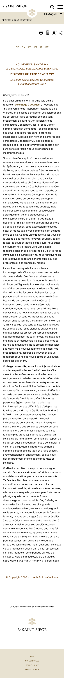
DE (17, 47)
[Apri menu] (60, 7)
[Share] (61, 33)
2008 (16, 20)
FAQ (32, 656)
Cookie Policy (32, 665)
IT (41, 47)
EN (23, 47)
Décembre (26, 20)
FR (35, 47)
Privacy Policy (32, 669)
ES (29, 47)
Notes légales (32, 661)
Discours (7, 20)
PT (46, 47)
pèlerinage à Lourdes (27, 104)
